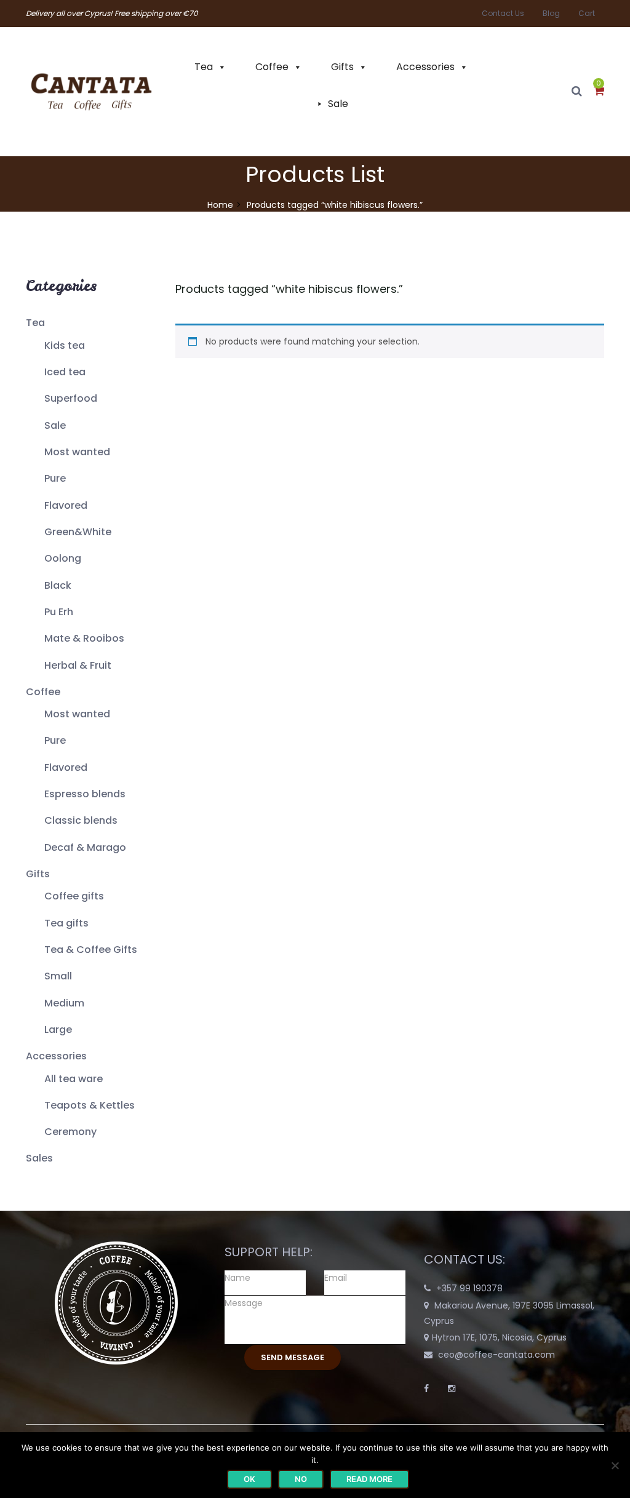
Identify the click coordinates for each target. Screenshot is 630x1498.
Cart (586, 13)
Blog (551, 13)
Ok (249, 1479)
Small (58, 976)
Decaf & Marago (85, 847)
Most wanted (77, 452)
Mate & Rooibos (84, 638)
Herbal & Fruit (77, 665)
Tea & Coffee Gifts (90, 949)
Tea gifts (66, 923)
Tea (203, 67)
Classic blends (81, 820)
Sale (338, 104)
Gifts (342, 67)
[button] (599, 92)
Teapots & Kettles (89, 1105)
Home (220, 205)
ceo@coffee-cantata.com (496, 1355)
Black (57, 585)
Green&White (77, 532)
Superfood (70, 398)
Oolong (62, 558)
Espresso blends (85, 794)
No (301, 1479)
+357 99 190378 (469, 1288)
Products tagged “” (289, 289)
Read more (369, 1479)
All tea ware (73, 1079)
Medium (64, 1003)
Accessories (425, 67)
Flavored (65, 505)
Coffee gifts (74, 896)
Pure (55, 478)
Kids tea (64, 345)
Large (58, 1029)
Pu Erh (58, 612)
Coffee (272, 67)
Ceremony (70, 1132)
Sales (39, 1158)
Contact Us (503, 13)
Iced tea (65, 372)
